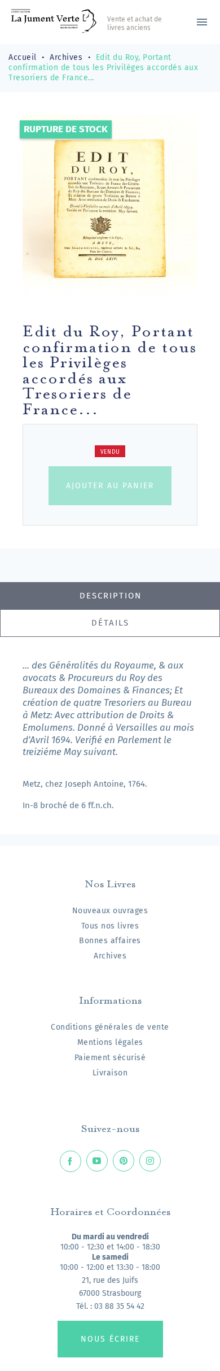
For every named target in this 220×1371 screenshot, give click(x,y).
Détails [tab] (110, 623)
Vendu (110, 452)
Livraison (110, 1073)
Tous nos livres (110, 926)
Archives (110, 956)
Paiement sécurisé (110, 1057)
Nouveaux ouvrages (110, 911)
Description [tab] (111, 596)
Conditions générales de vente (110, 1027)
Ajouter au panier (110, 486)
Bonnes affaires (110, 940)
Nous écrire (110, 1339)
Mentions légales (110, 1042)
